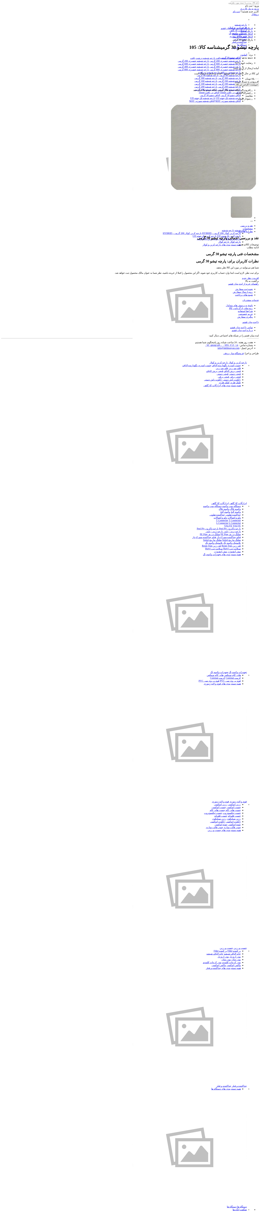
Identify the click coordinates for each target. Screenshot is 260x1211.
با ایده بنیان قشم (250, 322)
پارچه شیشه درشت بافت (202, 58)
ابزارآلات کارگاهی (238, 30)
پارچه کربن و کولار (237, 362)
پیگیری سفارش (245, 317)
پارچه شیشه (241, 25)
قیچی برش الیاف (232, 371)
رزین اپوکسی (234, 804)
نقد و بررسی (246, 225)
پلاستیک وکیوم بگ (232, 543)
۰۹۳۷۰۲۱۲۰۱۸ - (229, 345)
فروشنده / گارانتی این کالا (247, 84)
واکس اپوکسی (233, 965)
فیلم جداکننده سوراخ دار (229, 537)
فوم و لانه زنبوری (238, 801)
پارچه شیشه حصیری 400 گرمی (225, 66)
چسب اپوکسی (233, 807)
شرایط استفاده (245, 311)
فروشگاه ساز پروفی (233, 353)
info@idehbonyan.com (228, 348)
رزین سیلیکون (234, 818)
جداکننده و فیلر (239, 42)
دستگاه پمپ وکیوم (231, 506)
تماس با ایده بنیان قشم (241, 327)
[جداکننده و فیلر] (190, 1083)
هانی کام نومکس (232, 675)
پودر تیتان (236, 959)
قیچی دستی (235, 374)
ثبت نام (236, 11)
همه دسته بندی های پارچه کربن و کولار (222, 244)
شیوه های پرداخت (244, 295)
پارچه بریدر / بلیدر (232, 531)
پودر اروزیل (235, 956)
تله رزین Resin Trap (231, 546)
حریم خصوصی (245, 314)
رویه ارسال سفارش (243, 292)
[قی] (190, 500)
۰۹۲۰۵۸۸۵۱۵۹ (212, 345)
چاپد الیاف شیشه (232, 954)
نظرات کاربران (245, 231)
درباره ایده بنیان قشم (242, 330)
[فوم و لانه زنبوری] (190, 798)
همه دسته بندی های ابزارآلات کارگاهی (222, 385)
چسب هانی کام (233, 810)
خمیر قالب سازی (232, 827)
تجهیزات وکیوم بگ (238, 672)
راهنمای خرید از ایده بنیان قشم (243, 284)
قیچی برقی (235, 377)
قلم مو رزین (235, 368)
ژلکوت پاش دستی (232, 379)
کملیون (243, 55)
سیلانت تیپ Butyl (232, 548)
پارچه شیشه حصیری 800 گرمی (225, 69)
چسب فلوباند (234, 816)
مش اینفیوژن (234, 551)
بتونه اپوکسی (234, 824)
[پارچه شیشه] (190, 227)
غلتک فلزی (235, 382)
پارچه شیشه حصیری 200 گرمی (225, 61)
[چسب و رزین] (190, 945)
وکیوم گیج (236, 512)
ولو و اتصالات (234, 517)
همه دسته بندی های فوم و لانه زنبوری (222, 683)
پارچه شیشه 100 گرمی (229, 84)
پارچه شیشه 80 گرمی (230, 75)
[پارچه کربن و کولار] (190, 359)
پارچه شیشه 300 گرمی (229, 78)
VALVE (228, 525)
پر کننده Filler (234, 951)
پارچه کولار (235, 242)
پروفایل (255, 14)
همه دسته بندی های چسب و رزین (224, 830)
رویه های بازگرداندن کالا (241, 308)
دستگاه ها (242, 1206)
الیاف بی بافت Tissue (230, 92)
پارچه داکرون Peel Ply (230, 528)
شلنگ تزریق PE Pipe (231, 534)
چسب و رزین (240, 948)
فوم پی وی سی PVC (230, 681)
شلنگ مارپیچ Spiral (231, 540)
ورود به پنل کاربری (249, 8)
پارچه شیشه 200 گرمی (229, 86)
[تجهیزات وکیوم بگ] (190, 669)
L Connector (222, 523)
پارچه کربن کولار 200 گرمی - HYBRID (221, 233)
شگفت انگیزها (240, 1209)
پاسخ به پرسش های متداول (239, 305)
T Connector (222, 520)
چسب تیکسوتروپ (232, 813)
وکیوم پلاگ (235, 509)
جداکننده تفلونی (233, 514)
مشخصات (248, 228)
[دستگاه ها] (190, 1204)
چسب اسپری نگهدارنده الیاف (226, 365)
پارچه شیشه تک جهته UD (228, 98)
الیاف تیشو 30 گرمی (231, 95)
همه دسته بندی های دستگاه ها (226, 1089)
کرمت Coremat (233, 678)
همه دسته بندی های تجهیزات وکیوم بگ (222, 554)
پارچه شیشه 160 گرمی (229, 81)
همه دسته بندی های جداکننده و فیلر (223, 968)
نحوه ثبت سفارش (244, 289)
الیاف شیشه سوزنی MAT (228, 101)
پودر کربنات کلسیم (231, 962)
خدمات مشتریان (250, 300)
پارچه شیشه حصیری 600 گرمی (225, 64)
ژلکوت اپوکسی (233, 821)
